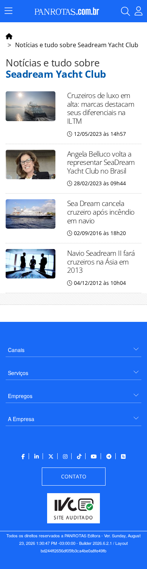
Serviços (18, 373)
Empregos (20, 396)
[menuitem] (73, 347)
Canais (16, 350)
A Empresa (21, 419)
